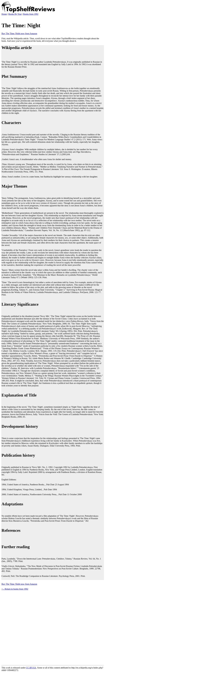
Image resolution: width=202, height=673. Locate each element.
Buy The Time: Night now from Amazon (19, 33)
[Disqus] (53, 627)
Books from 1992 (30, 14)
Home (4, 14)
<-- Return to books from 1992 (15, 589)
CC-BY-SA (31, 668)
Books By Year (15, 14)
